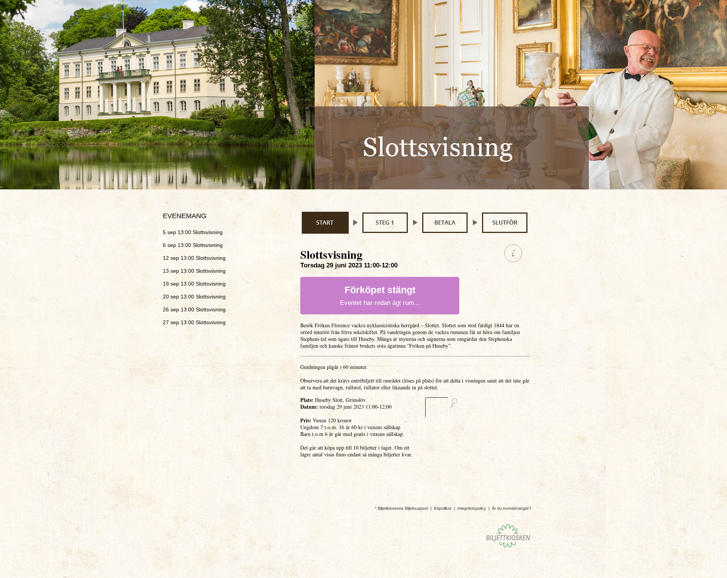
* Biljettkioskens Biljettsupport (401, 508)
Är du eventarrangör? (511, 508)
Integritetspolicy (471, 508)
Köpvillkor (443, 508)
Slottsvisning (193, 232)
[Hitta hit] (444, 407)
